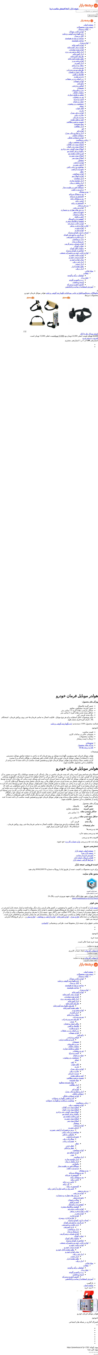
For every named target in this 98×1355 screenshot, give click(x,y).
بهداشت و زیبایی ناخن (75, 167)
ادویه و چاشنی (78, 282)
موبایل (83, 293)
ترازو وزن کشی (77, 190)
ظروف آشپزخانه (77, 56)
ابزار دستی (79, 264)
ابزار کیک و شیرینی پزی (74, 52)
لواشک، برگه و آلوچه (76, 275)
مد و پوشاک (83, 192)
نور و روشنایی (78, 97)
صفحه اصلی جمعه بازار (84, 851)
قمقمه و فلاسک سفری (75, 221)
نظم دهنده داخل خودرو (65, 1250)
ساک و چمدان (78, 214)
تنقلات (85, 273)
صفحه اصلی (88, 25)
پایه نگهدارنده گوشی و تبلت (73, 34)
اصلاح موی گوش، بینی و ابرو (72, 149)
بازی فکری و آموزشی (75, 237)
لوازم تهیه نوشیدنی (76, 50)
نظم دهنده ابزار (78, 266)
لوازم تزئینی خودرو (76, 257)
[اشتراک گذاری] (92, 1352)
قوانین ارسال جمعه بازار (83, 858)
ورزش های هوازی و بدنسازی (72, 210)
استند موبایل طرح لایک (89, 334)
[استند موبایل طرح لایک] (62, 331)
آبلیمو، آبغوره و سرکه (75, 284)
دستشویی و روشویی (76, 104)
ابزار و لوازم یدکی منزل (74, 133)
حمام (82, 106)
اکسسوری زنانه (77, 203)
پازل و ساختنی (78, 239)
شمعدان (80, 88)
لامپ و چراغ (79, 99)
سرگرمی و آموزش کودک (74, 235)
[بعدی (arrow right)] (95, 1354)
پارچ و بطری (79, 77)
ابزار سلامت (79, 178)
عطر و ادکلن (69, 1148)
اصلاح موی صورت (76, 156)
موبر (72, 1155)
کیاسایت (45, 923)
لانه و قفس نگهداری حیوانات (63, 1098)
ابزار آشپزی (79, 63)
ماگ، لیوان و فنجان (76, 72)
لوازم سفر (31, 917)
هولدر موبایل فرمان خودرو (47, 790)
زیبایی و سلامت (82, 140)
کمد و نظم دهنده (77, 120)
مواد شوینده (79, 124)
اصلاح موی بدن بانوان (75, 147)
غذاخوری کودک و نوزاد (75, 251)
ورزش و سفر (83, 205)
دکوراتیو (80, 83)
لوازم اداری (79, 230)
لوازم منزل (84, 43)
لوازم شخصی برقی (76, 142)
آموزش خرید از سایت (84, 855)
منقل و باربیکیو (78, 65)
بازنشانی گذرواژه (91, 951)
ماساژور (80, 185)
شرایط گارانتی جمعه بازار (83, 860)
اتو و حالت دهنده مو (76, 153)
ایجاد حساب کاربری (90, 960)
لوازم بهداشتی (78, 174)
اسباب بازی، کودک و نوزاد (78, 233)
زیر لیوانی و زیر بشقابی (74, 79)
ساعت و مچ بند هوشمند (74, 38)
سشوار (81, 160)
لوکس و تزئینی (78, 86)
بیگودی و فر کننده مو (75, 151)
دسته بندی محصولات (85, 27)
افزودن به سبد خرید (90, 338)
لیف (72, 1062)
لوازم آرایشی (78, 163)
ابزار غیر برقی (78, 262)
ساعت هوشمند (78, 41)
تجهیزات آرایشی (77, 169)
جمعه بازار (94, 908)
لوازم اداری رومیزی (66, 1218)
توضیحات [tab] (89, 743)
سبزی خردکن (78, 117)
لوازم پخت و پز (78, 61)
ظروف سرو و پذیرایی (75, 70)
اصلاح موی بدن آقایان (75, 144)
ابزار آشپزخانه (78, 54)
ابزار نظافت (79, 126)
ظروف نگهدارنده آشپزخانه (63, 1006)
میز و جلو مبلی (78, 90)
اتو (83, 129)
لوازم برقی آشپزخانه (75, 47)
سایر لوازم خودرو (77, 260)
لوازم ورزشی (78, 208)
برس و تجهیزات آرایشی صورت (62, 1130)
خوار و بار (84, 278)
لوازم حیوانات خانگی (76, 138)
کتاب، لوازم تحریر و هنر (79, 226)
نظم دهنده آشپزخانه (76, 59)
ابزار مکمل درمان (77, 183)
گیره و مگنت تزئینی (66, 1040)
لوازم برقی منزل (77, 113)
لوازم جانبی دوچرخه (76, 224)
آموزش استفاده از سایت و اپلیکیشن (79, 287)
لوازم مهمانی (78, 81)
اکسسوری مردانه (77, 196)
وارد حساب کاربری (72, 842)
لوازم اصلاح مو (78, 176)
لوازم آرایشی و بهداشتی (46, 917)
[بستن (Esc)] (90, 1352)
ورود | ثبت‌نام (92, 16)
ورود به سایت (92, 953)
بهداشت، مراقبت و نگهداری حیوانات (60, 1101)
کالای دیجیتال (83, 29)
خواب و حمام (78, 102)
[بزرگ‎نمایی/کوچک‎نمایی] (97, 1352)
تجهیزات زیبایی (68, 1141)
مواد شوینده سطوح (66, 1083)
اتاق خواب (80, 108)
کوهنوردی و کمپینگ (76, 219)
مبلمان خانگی (78, 93)
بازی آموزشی (68, 1227)
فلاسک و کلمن (78, 74)
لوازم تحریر (79, 228)
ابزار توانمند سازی (77, 181)
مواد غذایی (89, 271)
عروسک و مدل (78, 242)
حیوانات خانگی (78, 135)
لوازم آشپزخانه (78, 45)
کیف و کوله (79, 217)
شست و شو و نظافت (75, 122)
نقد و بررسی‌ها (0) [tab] (86, 747)
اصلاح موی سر (78, 158)
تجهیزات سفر (78, 212)
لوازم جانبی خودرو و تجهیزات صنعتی (74, 253)
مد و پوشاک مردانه (76, 194)
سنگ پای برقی (68, 1139)
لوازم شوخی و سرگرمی (74, 244)
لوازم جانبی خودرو (76, 255)
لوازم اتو (80, 131)
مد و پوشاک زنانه (77, 199)
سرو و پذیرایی (78, 68)
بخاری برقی (79, 115)
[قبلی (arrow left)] (97, 1354)
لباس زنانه (79, 201)
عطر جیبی (70, 1146)
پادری (81, 111)
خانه (96, 293)
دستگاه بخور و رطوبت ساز (73, 187)
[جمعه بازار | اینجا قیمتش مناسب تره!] (86, 23)
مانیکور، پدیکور (68, 1134)
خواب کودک (79, 246)
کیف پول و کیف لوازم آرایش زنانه (61, 1189)
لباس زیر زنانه (68, 1182)
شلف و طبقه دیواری (76, 95)
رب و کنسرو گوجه (76, 280)
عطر (82, 172)
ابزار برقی (80, 269)
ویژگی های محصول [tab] (85, 745)
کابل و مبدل (79, 36)
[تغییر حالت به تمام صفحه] (95, 1352)
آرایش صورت (78, 165)
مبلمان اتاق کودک (77, 248)
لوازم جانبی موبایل (76, 32)
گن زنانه (66, 1184)
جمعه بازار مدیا (87, 853)
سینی (72, 1022)
